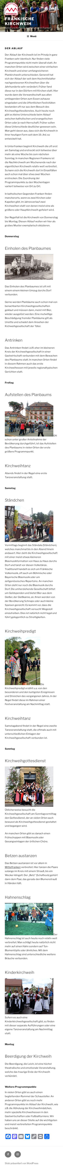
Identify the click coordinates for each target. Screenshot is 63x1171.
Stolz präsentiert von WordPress (21, 1163)
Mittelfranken (13, 867)
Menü (33, 36)
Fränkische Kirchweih (19, 21)
